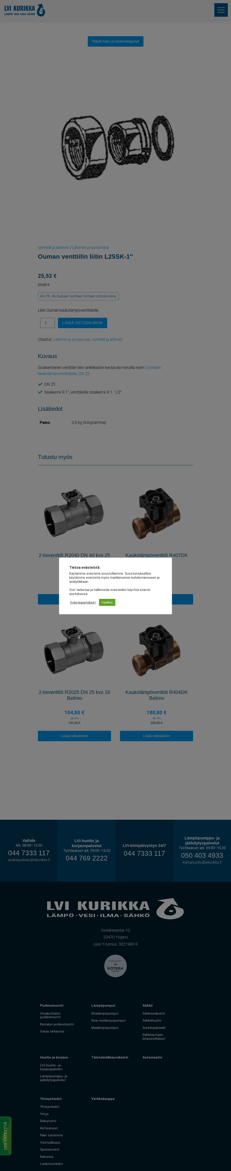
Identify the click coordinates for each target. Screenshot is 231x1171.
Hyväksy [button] (107, 602)
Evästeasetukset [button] (83, 602)
